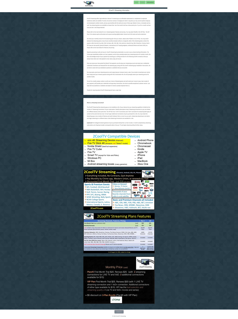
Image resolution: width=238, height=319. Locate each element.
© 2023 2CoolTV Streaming (119, 316)
